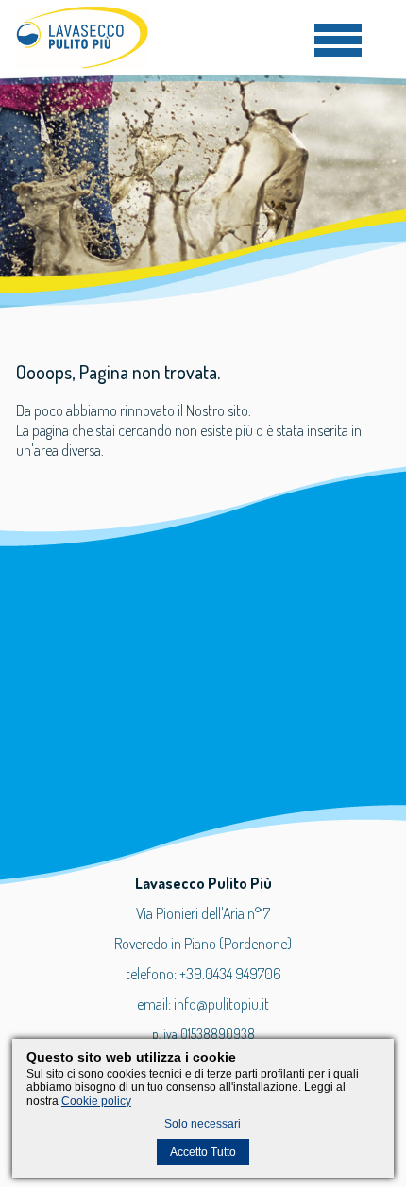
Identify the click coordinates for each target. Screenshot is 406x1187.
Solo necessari (202, 1123)
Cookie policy (96, 1101)
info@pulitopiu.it (221, 1004)
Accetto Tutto (203, 1152)
